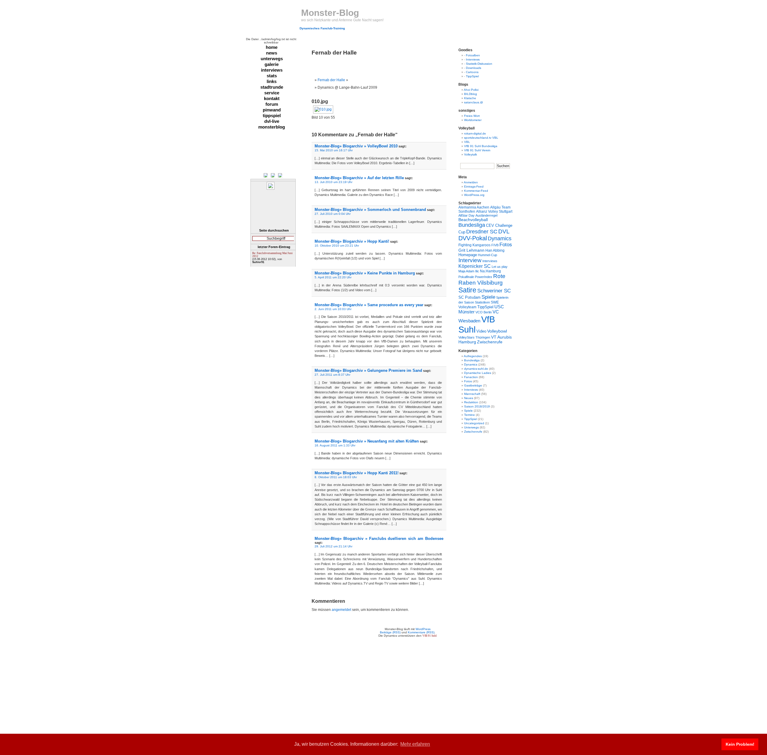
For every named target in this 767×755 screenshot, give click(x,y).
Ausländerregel (486, 215)
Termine (469, 414)
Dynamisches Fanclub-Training (322, 28)
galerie (272, 64)
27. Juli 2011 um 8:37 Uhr (332, 374)
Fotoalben (473, 55)
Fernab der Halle (331, 80)
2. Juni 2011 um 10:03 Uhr (333, 309)
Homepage (467, 255)
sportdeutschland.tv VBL (481, 137)
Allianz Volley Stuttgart (494, 211)
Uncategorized (474, 423)
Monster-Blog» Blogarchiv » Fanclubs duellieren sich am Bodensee (379, 538)
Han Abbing (495, 250)
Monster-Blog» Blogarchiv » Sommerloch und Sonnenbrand (370, 209)
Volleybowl (497, 331)
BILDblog (470, 94)
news (271, 52)
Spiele (488, 297)
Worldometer (472, 120)
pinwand (272, 109)
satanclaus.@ (473, 102)
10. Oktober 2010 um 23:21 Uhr (337, 245)
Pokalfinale (466, 277)
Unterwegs (471, 427)
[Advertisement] (382, 65)
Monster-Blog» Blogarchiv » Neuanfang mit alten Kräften (367, 441)
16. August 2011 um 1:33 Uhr (335, 445)
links (272, 81)
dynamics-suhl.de (476, 368)
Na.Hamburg (490, 271)
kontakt (272, 98)
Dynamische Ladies (477, 373)
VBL (467, 142)
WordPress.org (474, 195)
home (271, 47)
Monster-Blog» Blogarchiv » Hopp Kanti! (352, 241)
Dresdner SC (481, 231)
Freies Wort (472, 115)
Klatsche (470, 98)
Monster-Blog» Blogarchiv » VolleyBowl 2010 (356, 146)
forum (271, 104)
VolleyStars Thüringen (474, 337)
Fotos (505, 244)
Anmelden (471, 182)
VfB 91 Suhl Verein (477, 150)
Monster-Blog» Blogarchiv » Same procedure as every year (369, 305)
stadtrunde (271, 87)
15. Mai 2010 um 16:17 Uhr (334, 150)
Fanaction (471, 377)
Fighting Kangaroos (474, 245)
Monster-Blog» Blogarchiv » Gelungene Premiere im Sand (368, 370)
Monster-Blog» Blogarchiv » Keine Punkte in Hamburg (365, 273)
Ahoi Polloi (471, 89)
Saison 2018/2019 (477, 406)
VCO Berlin (483, 312)
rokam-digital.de (475, 133)
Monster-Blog (330, 13)
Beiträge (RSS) (390, 632)
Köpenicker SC (474, 266)
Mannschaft (472, 393)
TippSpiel (472, 76)
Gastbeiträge (473, 385)
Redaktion (471, 402)
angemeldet (341, 610)
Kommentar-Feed (476, 190)
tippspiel (272, 115)
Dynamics (499, 238)
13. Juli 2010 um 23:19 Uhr (333, 182)
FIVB (495, 245)
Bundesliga (471, 225)
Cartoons (472, 72)
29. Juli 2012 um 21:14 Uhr (333, 546)
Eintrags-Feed (474, 186)
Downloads (473, 68)
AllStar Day (466, 215)
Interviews (473, 59)
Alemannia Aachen (473, 207)
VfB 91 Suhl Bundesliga (480, 146)
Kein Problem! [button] (740, 744)
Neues (468, 398)
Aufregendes (473, 356)
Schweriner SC (494, 291)
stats (272, 75)
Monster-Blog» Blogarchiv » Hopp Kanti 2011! (356, 473)
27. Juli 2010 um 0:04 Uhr (333, 213)
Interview (469, 260)
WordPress (423, 629)
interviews (272, 70)
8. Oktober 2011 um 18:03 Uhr (336, 477)
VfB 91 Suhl (429, 635)
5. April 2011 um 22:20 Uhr (333, 277)
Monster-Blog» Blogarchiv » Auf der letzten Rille (359, 178)
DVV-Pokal (472, 238)
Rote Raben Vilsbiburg (481, 279)
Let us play (500, 266)
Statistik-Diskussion (479, 63)
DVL (504, 231)
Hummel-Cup (487, 255)
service (271, 92)
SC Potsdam (469, 297)
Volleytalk (470, 154)
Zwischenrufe (489, 341)
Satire (467, 290)
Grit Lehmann (471, 250)
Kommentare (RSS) (421, 632)
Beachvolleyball (473, 219)
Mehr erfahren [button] (415, 744)
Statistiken (482, 302)
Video (481, 331)
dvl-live (271, 121)
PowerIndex (483, 277)
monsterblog (271, 126)
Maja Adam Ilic (468, 271)
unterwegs (272, 58)
